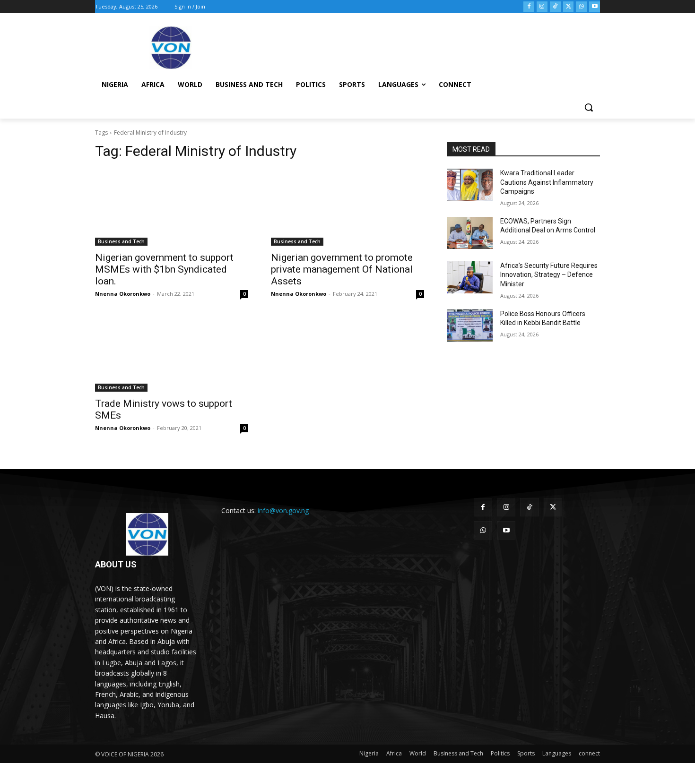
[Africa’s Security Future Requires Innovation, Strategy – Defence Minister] (470, 277)
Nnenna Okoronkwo (122, 293)
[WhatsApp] (581, 6)
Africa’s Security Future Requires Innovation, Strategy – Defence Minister (549, 275)
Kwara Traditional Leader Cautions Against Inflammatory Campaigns (546, 182)
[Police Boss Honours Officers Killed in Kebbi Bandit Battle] (470, 325)
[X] (568, 6)
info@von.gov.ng (283, 510)
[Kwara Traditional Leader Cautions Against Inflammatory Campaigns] (470, 185)
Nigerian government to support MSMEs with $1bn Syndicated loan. (164, 269)
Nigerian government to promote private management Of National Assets (342, 269)
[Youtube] (594, 6)
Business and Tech (121, 241)
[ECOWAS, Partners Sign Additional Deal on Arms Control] (470, 233)
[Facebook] (528, 6)
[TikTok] (555, 6)
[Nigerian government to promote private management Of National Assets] (347, 207)
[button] (588, 107)
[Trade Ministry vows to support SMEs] (171, 353)
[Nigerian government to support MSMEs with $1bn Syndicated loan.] (171, 207)
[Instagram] (542, 6)
